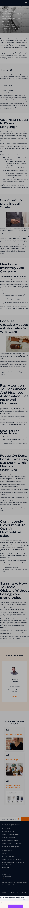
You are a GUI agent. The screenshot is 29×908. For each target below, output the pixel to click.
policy (19, 901)
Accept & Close (15, 906)
